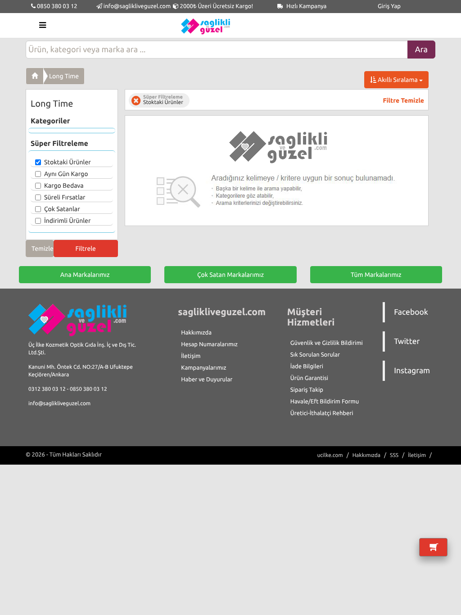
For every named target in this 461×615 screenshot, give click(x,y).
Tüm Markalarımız (376, 274)
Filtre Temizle (403, 100)
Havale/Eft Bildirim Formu (324, 401)
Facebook (411, 312)
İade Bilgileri (306, 366)
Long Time (64, 76)
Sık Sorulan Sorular (315, 355)
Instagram (412, 370)
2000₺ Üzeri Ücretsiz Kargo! (216, 6)
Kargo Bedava (64, 185)
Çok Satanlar (62, 209)
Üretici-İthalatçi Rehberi (321, 413)
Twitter (407, 341)
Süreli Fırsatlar (65, 197)
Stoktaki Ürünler (67, 162)
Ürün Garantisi (309, 378)
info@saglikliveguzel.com (137, 6)
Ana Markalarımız (85, 274)
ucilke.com (330, 455)
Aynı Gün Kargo (66, 173)
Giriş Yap (389, 6)
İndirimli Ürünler (67, 220)
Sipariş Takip (306, 390)
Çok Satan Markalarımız (230, 274)
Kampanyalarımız (203, 368)
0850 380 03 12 (56, 6)
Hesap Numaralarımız (209, 344)
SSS (394, 455)
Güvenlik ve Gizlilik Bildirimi (326, 343)
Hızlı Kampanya (306, 6)
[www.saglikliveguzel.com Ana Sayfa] (35, 76)
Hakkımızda (196, 333)
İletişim (190, 356)
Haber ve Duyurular (206, 379)
